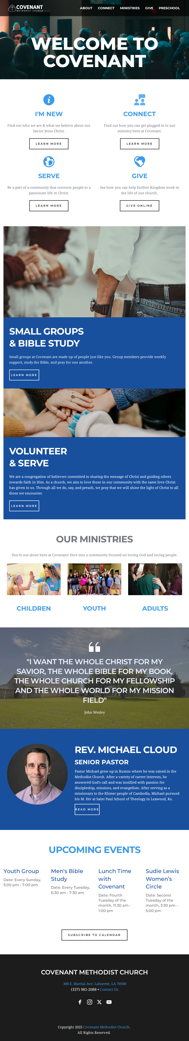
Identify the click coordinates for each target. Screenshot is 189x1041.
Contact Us (109, 989)
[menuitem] (86, 8)
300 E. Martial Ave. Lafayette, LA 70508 (94, 983)
